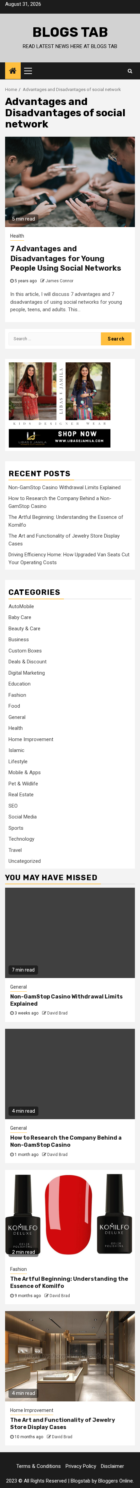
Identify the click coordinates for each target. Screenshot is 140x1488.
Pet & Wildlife (23, 784)
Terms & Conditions (38, 1466)
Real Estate (21, 795)
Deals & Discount (27, 662)
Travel (15, 850)
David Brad (57, 1013)
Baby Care (19, 617)
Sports (15, 828)
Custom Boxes (25, 651)
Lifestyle (18, 761)
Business (18, 639)
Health (17, 236)
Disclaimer (112, 1466)
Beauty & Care (24, 629)
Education (19, 684)
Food (14, 706)
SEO (13, 806)
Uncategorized (24, 861)
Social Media (22, 817)
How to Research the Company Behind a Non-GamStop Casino (66, 1141)
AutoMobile (21, 606)
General (16, 717)
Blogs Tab (70, 32)
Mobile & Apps (24, 772)
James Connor (59, 281)
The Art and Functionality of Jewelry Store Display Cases (62, 1423)
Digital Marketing (26, 673)
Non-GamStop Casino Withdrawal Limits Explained (64, 487)
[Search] (130, 70)
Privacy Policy (81, 1466)
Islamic (16, 750)
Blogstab (80, 1481)
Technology (21, 839)
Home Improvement (30, 739)
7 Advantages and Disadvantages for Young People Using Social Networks (65, 258)
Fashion (17, 695)
